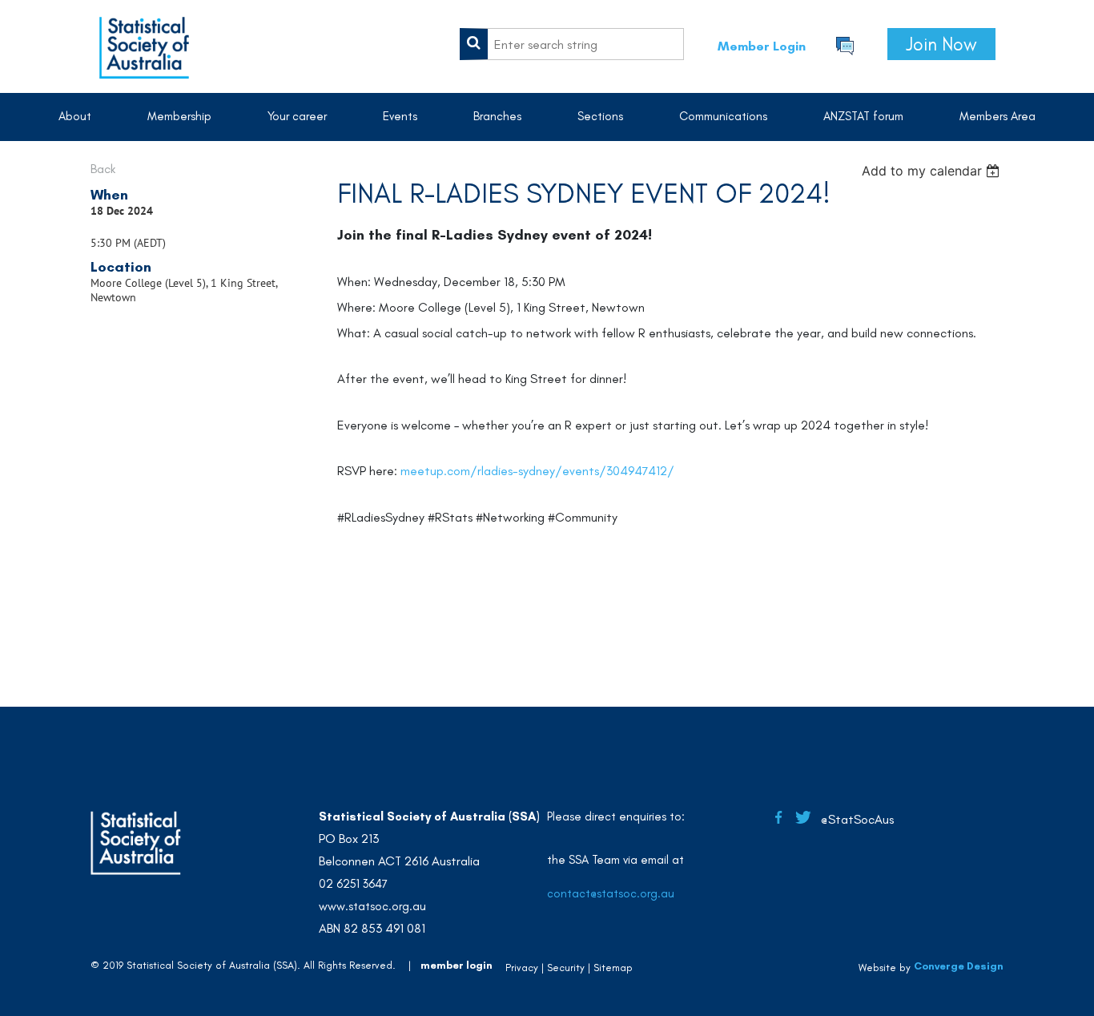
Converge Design (959, 966)
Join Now (941, 44)
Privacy (521, 968)
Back (102, 168)
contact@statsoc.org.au (610, 893)
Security (566, 968)
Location (120, 267)
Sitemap (613, 968)
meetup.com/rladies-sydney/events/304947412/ (537, 470)
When (109, 195)
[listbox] (933, 170)
